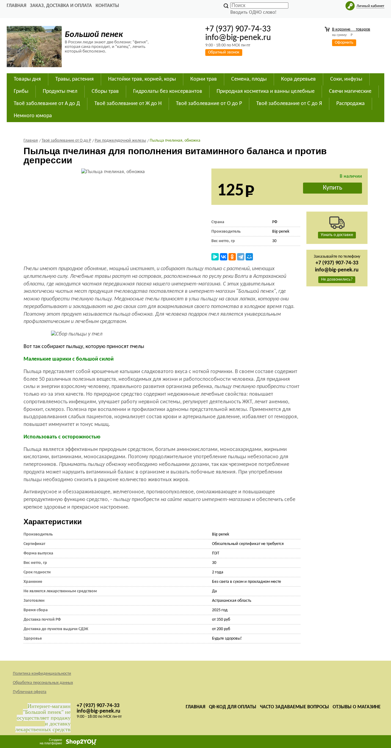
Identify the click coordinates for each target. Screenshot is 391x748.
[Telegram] (240, 256)
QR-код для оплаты (232, 707)
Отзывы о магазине (357, 707)
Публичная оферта (29, 692)
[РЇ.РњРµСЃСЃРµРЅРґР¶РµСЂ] (215, 256)
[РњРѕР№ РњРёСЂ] (249, 256)
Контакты (107, 5)
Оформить (344, 42)
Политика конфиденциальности (42, 673)
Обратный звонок (223, 52)
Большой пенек (94, 35)
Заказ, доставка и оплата (61, 5)
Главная (16, 5)
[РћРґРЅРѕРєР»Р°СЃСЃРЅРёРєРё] (232, 256)
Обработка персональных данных (43, 683)
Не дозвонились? (337, 279)
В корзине (351, 29)
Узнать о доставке (337, 235)
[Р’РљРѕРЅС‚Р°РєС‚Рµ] (223, 256)
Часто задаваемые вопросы (294, 707)
